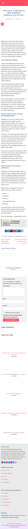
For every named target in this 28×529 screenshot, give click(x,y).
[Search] (25, 3)
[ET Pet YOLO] (14, 3)
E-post (5, 305)
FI (9, 527)
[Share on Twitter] (8, 231)
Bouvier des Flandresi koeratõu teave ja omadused (21, 241)
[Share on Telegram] (22, 231)
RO (20, 525)
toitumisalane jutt (7, 502)
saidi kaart (5, 479)
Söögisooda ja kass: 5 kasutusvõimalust (14, 432)
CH (25, 525)
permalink (23, 236)
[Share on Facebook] (6, 231)
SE (23, 525)
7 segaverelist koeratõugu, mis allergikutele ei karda (13, 268)
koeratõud (5, 493)
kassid (15, 106)
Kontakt (5, 476)
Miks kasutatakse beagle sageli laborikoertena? (5, 241)
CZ (16, 527)
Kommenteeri (6, 286)
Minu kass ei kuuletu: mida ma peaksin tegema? (14, 413)
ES (13, 527)
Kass (14, 8)
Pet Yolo (20, 19)
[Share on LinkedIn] (16, 231)
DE (7, 525)
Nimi (4, 298)
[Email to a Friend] (11, 231)
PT (18, 525)
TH (11, 527)
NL (11, 525)
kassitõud (5, 496)
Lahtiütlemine (6, 482)
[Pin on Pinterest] (14, 231)
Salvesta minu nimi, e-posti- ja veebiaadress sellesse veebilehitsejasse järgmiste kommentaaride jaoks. (12, 315)
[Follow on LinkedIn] (9, 462)
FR (13, 525)
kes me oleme (6, 470)
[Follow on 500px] (13, 462)
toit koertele (6, 499)
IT (9, 525)
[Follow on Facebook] (2, 462)
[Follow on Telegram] (16, 462)
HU (18, 527)
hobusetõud (6, 505)
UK (16, 525)
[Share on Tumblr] (19, 231)
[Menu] (3, 3)
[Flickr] (11, 462)
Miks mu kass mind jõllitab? (14, 394)
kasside (5, 73)
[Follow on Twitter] (4, 462)
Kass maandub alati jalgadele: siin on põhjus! (14, 374)
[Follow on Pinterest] (7, 462)
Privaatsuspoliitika (7, 473)
